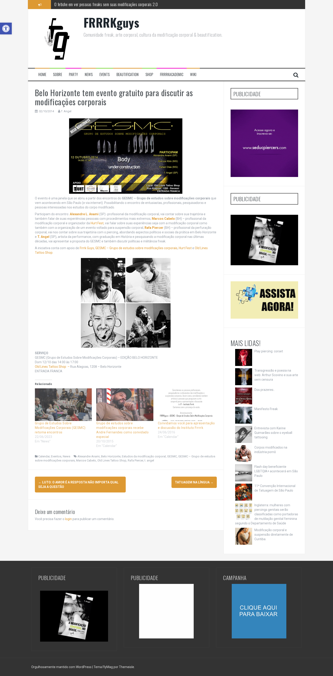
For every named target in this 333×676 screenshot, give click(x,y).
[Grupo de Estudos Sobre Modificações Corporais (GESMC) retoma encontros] (63, 404)
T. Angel (66, 111)
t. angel (149, 460)
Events (104, 74)
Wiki (193, 74)
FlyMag (108, 667)
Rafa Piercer (135, 460)
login (68, 519)
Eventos (56, 456)
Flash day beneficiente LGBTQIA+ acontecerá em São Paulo (276, 471)
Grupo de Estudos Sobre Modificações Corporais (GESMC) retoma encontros (60, 427)
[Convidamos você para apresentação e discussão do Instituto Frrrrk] (186, 404)
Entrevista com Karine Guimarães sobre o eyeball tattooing (273, 432)
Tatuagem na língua (194, 482)
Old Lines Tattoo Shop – (52, 366)
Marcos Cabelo (86, 460)
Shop (149, 74)
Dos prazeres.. (264, 390)
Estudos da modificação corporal (144, 456)
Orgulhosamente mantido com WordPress (61, 667)
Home (42, 74)
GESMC (172, 456)
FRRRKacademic (171, 74)
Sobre (57, 74)
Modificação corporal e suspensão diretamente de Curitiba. (273, 534)
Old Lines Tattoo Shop (111, 460)
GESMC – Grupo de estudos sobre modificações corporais (136, 248)
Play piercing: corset (268, 351)
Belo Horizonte (111, 456)
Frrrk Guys (87, 248)
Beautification (127, 74)
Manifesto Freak (266, 409)
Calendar (44, 456)
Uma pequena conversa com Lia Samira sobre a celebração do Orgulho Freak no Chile (116, 7)
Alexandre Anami (88, 456)
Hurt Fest (97, 223)
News (89, 74)
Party (73, 74)
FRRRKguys (111, 22)
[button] (6, 28)
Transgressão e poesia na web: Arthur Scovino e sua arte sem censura (276, 375)
